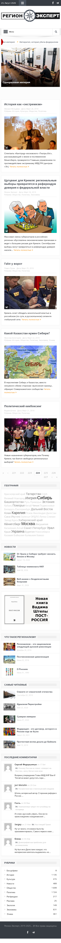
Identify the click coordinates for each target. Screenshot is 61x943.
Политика (42, 111)
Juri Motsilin (21, 785)
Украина (17, 531)
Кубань (8, 505)
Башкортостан (14, 502)
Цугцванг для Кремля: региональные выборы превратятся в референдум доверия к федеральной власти (30, 183)
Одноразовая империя (16, 82)
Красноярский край (14, 494)
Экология (11, 905)
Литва (43, 516)
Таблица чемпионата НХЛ (30, 566)
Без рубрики (12, 870)
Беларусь (9, 509)
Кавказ (40, 535)
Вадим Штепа (10, 410)
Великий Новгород (14, 498)
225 (46, 472)
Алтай (20, 528)
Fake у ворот (13, 264)
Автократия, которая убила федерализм (25, 42)
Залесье (25, 516)
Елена (18, 838)
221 (14, 472)
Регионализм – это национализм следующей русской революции (34, 645)
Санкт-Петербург (35, 528)
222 (22, 472)
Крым (7, 531)
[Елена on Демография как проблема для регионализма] (8, 841)
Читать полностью (19, 166)
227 (46, 476)
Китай (28, 505)
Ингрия (31, 498)
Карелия (18, 512)
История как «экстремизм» (23, 104)
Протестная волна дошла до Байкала (36, 741)
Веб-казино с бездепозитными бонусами (33, 580)
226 (54, 472)
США (44, 494)
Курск (15, 520)
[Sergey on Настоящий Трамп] (8, 826)
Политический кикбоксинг (22, 406)
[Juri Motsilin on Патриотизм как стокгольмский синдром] (8, 788)
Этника (52, 340)
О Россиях (22, 669)
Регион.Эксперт (10, 192)
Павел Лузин (9, 268)
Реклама (10, 901)
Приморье (35, 502)
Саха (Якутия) (12, 516)
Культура (24, 111)
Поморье (19, 505)
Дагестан (51, 513)
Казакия (8, 535)
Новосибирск (42, 531)
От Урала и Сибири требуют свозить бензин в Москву (36, 555)
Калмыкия (30, 535)
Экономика (35, 194)
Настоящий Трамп (43, 824)
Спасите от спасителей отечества (34, 691)
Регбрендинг (12, 896)
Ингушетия (42, 524)
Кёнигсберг (12, 524)
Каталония (10, 528)
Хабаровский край (30, 520)
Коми (7, 513)
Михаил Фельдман (12, 109)
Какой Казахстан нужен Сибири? (27, 333)
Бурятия (30, 531)
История (15, 111)
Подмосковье (47, 505)
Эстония (48, 502)
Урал (50, 528)
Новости (10, 883)
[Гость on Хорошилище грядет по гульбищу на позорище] (8, 806)
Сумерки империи (26, 716)
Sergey (18, 824)
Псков (29, 513)
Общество (33, 111)
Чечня (35, 505)
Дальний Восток (42, 509)
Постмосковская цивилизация (33, 656)
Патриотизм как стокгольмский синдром (36, 789)
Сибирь (44, 498)
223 (30, 472)
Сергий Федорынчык (26, 764)
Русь (27, 502)
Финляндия (39, 513)
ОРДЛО (35, 516)
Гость (18, 803)
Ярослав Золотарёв (12, 338)
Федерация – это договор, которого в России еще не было (37, 730)
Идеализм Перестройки (29, 704)
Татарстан (33, 494)
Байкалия (19, 535)
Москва (28, 523)
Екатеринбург (22, 509)
